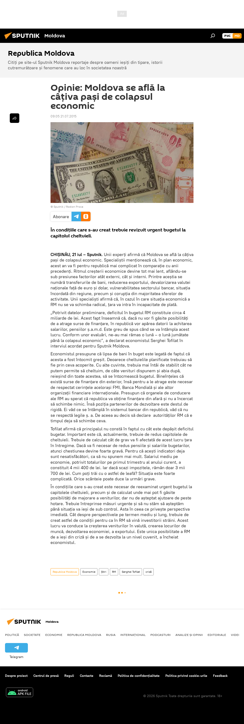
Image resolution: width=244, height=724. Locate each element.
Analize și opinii (189, 635)
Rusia (111, 635)
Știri (103, 571)
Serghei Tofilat (131, 571)
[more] (14, 118)
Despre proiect (16, 676)
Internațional (133, 635)
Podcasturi (160, 635)
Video (236, 635)
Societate (32, 635)
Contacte (86, 676)
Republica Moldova (65, 571)
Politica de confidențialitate (139, 676)
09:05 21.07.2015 (63, 116)
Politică (12, 635)
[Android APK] (19, 693)
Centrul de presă (46, 676)
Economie (88, 571)
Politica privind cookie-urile (186, 676)
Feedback (220, 676)
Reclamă (105, 676)
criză (149, 571)
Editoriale (217, 635)
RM (114, 571)
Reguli (69, 676)
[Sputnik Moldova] (23, 40)
